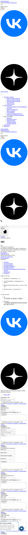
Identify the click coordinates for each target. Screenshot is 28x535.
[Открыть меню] (1, 93)
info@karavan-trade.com (11, 2)
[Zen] (14, 90)
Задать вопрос (4, 91)
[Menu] (4, 232)
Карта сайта (7, 394)
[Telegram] (14, 63)
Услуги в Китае (8, 105)
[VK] (14, 335)
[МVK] (14, 36)
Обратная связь (5, 258)
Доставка (6, 262)
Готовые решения (8, 265)
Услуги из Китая (8, 263)
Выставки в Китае (8, 267)
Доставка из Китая (9, 97)
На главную (4, 252)
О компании (7, 125)
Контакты (6, 126)
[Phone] (1, 221)
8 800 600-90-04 (5, 1)
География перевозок (9, 266)
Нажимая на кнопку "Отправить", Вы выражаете (13, 403)
